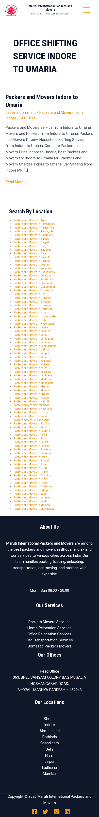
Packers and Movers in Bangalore (33, 235)
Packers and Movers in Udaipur (32, 490)
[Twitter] (45, 811)
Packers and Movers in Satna (30, 457)
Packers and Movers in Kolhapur (32, 360)
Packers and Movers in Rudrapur (33, 453)
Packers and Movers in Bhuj (30, 246)
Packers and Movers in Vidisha (32, 505)
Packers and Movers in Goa (29, 294)
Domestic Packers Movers (50, 646)
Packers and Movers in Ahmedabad (34, 223)
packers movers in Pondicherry (32, 420)
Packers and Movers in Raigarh (32, 431)
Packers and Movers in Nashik (31, 401)
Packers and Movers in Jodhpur (32, 349)
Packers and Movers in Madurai (32, 379)
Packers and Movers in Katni (30, 357)
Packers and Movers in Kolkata (31, 364)
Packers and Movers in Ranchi (31, 445)
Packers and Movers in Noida (31, 412)
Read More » (16, 181)
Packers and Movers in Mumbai (32, 390)
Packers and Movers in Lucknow (32, 371)
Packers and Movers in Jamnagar (33, 338)
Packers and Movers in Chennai (32, 260)
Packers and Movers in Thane (31, 471)
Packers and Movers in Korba (30, 368)
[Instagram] (56, 811)
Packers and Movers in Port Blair (33, 423)
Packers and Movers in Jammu (32, 342)
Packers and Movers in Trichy (31, 479)
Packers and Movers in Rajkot (31, 442)
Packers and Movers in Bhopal (31, 242)
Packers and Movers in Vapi (30, 493)
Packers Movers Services (49, 622)
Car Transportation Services (49, 640)
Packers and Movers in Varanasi (33, 497)
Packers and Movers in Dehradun (33, 275)
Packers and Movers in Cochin (31, 264)
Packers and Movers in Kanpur (31, 353)
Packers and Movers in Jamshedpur (35, 346)
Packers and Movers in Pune (30, 427)
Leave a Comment (21, 112)
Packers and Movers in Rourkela (32, 449)
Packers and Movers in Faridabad (33, 279)
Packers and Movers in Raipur (31, 438)
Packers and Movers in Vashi (30, 501)
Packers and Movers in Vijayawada (34, 508)
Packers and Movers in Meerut (31, 386)
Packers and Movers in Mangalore (33, 383)
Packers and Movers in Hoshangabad (36, 316)
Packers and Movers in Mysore (31, 394)
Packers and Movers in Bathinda (33, 249)
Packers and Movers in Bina (30, 253)
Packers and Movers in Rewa (30, 434)
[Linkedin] (67, 811)
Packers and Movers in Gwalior (32, 301)
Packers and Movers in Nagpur (32, 397)
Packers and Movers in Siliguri (31, 460)
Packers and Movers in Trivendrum (34, 486)
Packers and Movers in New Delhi (33, 408)
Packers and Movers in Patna (30, 416)
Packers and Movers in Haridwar (33, 309)
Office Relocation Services (49, 634)
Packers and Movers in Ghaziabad (34, 290)
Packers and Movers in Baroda (31, 238)
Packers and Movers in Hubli (30, 320)
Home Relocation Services (49, 628)
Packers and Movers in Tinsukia (32, 475)
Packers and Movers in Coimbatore (34, 268)
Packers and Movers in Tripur (31, 482)
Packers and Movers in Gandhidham (35, 286)
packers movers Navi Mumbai (31, 405)
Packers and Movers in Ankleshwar (34, 227)
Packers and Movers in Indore (31, 327)
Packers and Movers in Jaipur (31, 334)
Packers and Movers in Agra (30, 220)
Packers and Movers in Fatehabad (33, 283)
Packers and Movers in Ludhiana (33, 375)
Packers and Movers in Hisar (30, 312)
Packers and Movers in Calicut (31, 257)
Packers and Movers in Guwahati (33, 305)
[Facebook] (34, 811)
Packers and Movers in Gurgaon (32, 297)
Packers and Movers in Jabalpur (33, 331)
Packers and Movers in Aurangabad (35, 231)
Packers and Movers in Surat (30, 468)
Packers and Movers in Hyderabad (34, 323)
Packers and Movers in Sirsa (30, 464)
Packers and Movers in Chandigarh (34, 272)
